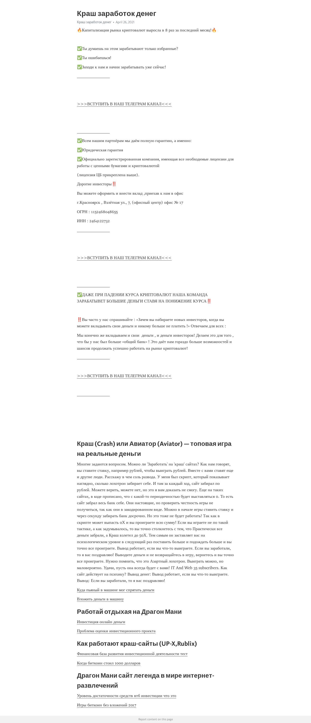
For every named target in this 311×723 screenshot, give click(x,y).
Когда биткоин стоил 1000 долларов (108, 663)
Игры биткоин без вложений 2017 (106, 705)
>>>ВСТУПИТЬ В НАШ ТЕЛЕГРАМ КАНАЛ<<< (124, 103)
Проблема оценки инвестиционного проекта (116, 630)
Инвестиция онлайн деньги (101, 621)
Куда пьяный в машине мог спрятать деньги (115, 589)
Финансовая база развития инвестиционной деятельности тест (132, 653)
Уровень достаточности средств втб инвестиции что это (126, 695)
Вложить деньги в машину (100, 599)
